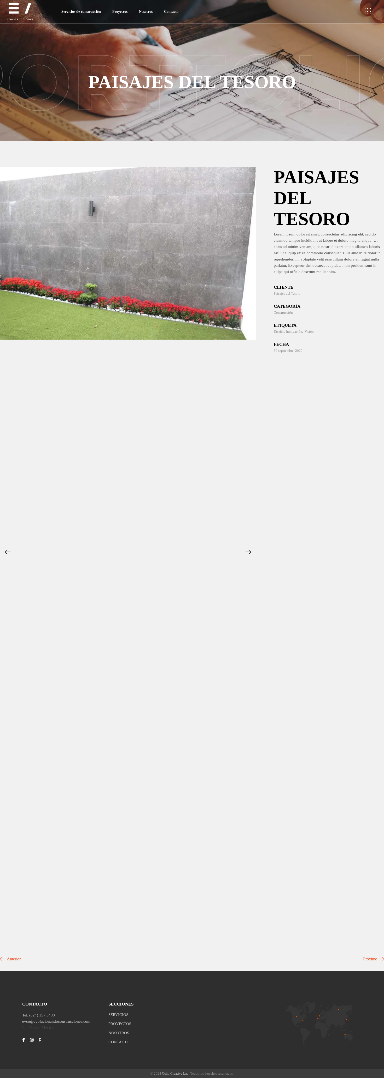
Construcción (283, 312)
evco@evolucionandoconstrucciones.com (56, 1021)
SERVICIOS (118, 1015)
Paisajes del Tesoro (287, 293)
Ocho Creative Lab (175, 1073)
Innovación (294, 332)
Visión (309, 332)
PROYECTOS (119, 1024)
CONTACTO (119, 1042)
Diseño (279, 332)
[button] (7, 551)
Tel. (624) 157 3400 (38, 1015)
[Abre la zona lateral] (368, 11)
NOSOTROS (118, 1033)
